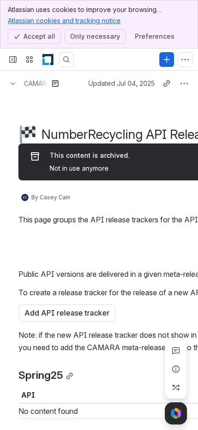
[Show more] (185, 59)
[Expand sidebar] (13, 59)
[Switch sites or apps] (29, 59)
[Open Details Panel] (176, 369)
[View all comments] (176, 350)
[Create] (166, 59)
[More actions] (184, 83)
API (28, 395)
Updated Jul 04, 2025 (121, 83)
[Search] (66, 59)
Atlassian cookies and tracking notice (64, 20)
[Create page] (176, 387)
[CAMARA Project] (48, 59)
